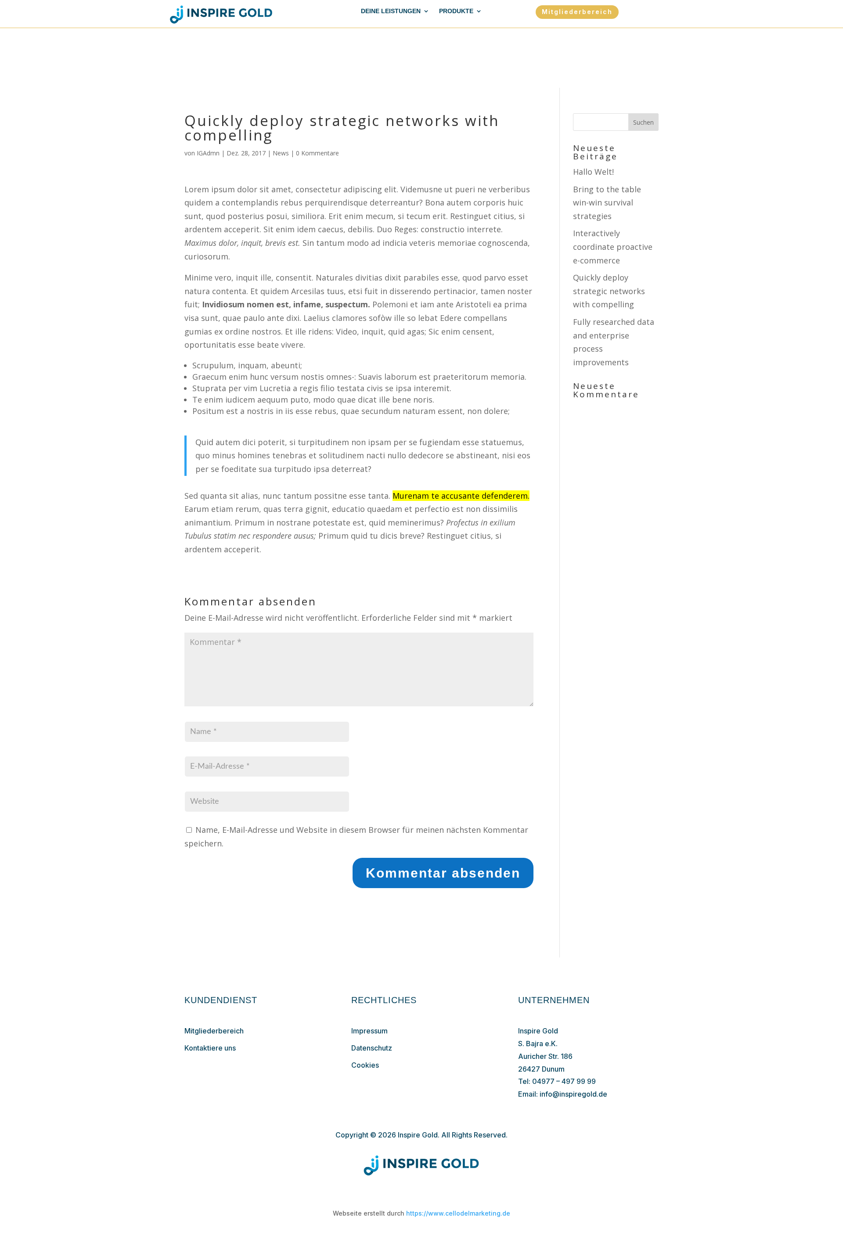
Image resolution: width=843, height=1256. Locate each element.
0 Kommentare (317, 153)
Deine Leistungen (391, 11)
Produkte (456, 11)
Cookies (365, 1065)
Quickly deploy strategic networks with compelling (609, 291)
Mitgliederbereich (577, 11)
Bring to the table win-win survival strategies (607, 202)
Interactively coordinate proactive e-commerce (612, 246)
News (281, 153)
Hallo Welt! (593, 171)
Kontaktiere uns (210, 1048)
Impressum (369, 1030)
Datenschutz (371, 1048)
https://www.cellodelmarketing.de (458, 1213)
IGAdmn (208, 153)
